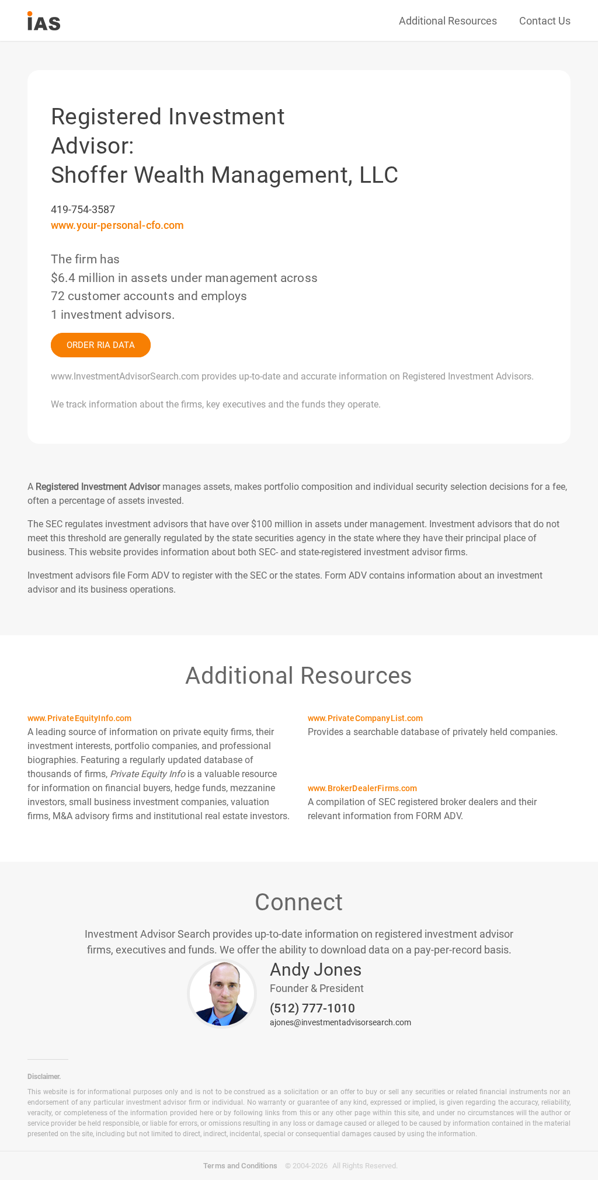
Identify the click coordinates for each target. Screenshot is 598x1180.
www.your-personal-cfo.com (118, 225)
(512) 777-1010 (312, 1009)
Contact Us (545, 21)
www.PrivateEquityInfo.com (79, 718)
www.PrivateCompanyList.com (365, 718)
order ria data (101, 345)
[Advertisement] (424, 125)
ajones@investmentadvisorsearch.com (340, 1022)
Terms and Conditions (240, 1165)
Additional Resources (448, 21)
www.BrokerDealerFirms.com (363, 788)
